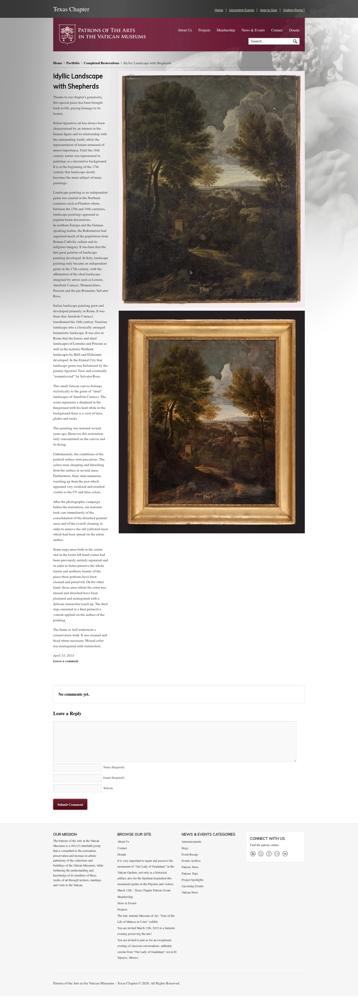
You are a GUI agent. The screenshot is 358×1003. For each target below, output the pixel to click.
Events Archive (191, 861)
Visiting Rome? (294, 10)
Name (113, 767)
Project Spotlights (193, 880)
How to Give (268, 10)
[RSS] (253, 854)
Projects (204, 30)
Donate (294, 30)
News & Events (253, 30)
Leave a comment (65, 661)
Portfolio (73, 62)
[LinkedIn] (286, 854)
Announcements (192, 841)
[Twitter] (261, 854)
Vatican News (190, 892)
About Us (185, 30)
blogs (185, 848)
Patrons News (190, 867)
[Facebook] (270, 854)
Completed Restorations (101, 62)
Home (219, 10)
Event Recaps (190, 854)
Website (108, 788)
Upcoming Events (241, 10)
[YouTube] (278, 854)
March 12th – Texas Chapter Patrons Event (143, 890)
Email (113, 778)
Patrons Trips (190, 873)
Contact (277, 30)
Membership (226, 30)
